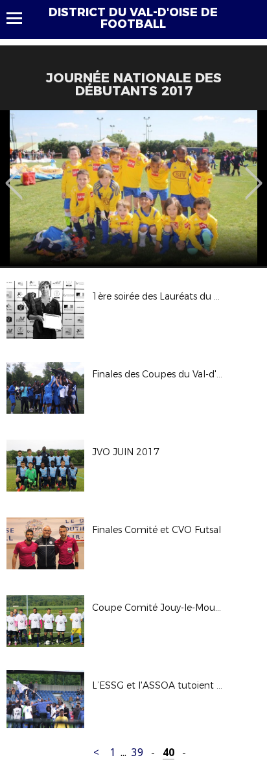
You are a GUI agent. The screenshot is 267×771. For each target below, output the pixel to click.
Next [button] (253, 174)
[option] (133, 188)
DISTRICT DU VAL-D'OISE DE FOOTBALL (133, 18)
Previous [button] (14, 174)
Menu (20, 18)
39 (137, 752)
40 (168, 752)
